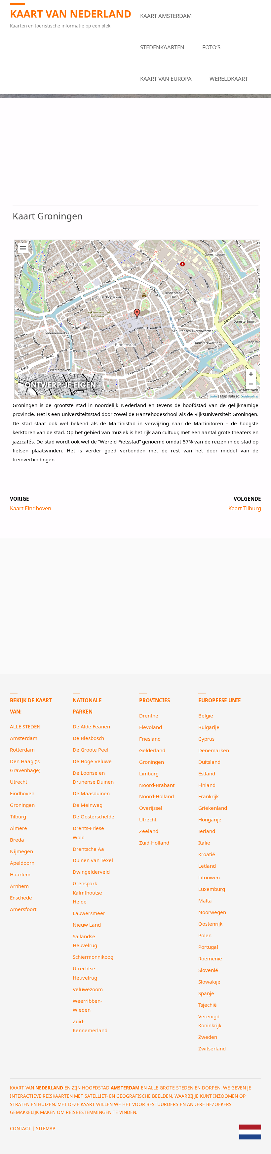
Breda (17, 839)
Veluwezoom (88, 989)
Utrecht (18, 781)
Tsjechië (207, 1004)
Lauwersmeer (89, 913)
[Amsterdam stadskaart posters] (60, 384)
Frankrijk (208, 796)
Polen (205, 935)
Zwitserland (212, 1048)
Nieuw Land (87, 924)
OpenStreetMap (249, 396)
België (205, 715)
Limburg (149, 773)
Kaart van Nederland (70, 13)
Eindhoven (22, 793)
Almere (18, 828)
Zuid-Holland (154, 842)
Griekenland (212, 808)
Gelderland (152, 750)
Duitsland (209, 762)
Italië (204, 842)
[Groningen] (137, 314)
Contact (20, 1128)
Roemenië (210, 958)
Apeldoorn (22, 862)
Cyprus (206, 738)
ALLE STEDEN (25, 726)
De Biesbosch (88, 738)
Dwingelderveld (91, 871)
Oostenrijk (210, 923)
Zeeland (148, 831)
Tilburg (18, 816)
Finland (206, 785)
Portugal (208, 947)
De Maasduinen (91, 793)
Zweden (207, 1037)
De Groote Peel (90, 749)
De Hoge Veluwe (92, 761)
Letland (207, 865)
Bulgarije (208, 727)
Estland (206, 773)
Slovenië (208, 970)
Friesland (150, 738)
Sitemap (45, 1128)
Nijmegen (21, 851)
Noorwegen (212, 912)
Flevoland (150, 727)
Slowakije (209, 981)
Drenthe (148, 715)
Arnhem (19, 886)
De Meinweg (87, 805)
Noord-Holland (156, 796)
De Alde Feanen (91, 726)
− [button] (251, 384)
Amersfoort (23, 909)
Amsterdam (23, 738)
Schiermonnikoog (93, 956)
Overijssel (150, 808)
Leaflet (213, 396)
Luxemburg (211, 889)
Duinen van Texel (93, 860)
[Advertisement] (135, 156)
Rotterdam (22, 749)
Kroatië (206, 854)
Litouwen (209, 877)
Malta (205, 900)
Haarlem (20, 874)
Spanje (206, 993)
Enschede (21, 897)
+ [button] (251, 374)
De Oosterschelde (93, 816)
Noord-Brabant (156, 785)
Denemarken (213, 750)
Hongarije (209, 819)
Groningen (22, 805)
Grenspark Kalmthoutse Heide (87, 892)
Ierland (206, 831)
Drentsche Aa (88, 849)
